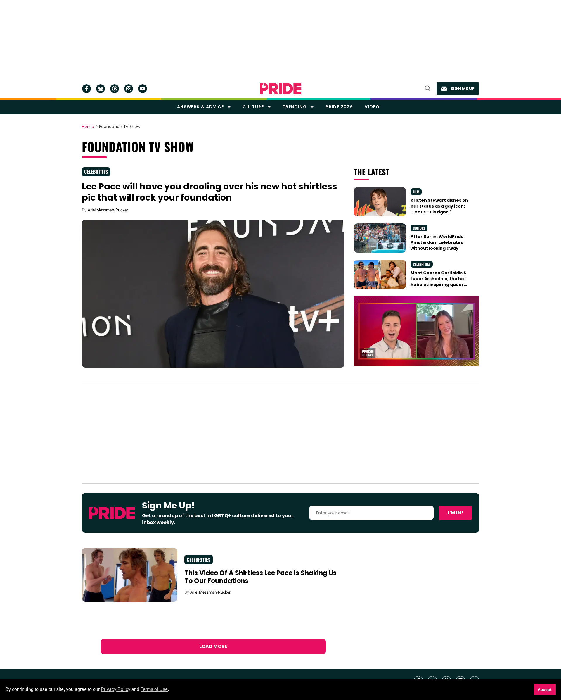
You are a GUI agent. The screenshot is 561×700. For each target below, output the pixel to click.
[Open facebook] (86, 88)
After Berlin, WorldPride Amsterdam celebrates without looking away (437, 242)
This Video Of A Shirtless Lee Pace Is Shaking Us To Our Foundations (260, 577)
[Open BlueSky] (100, 88)
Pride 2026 (339, 107)
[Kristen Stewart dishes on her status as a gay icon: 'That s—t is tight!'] (380, 201)
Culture (253, 107)
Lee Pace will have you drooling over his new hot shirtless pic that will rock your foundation (209, 192)
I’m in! (455, 512)
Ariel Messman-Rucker (108, 210)
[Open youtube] (142, 88)
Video (372, 107)
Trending (295, 107)
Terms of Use (154, 689)
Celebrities (96, 171)
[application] (416, 331)
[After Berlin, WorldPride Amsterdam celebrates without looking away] (380, 237)
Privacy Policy (115, 689)
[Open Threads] (114, 88)
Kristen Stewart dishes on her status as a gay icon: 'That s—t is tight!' (439, 206)
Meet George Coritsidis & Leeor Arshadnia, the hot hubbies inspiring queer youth (439, 282)
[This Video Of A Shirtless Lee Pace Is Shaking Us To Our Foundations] (129, 574)
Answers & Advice (200, 107)
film (416, 191)
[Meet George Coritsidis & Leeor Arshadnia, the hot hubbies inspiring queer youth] (380, 273)
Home (88, 127)
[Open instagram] (128, 88)
